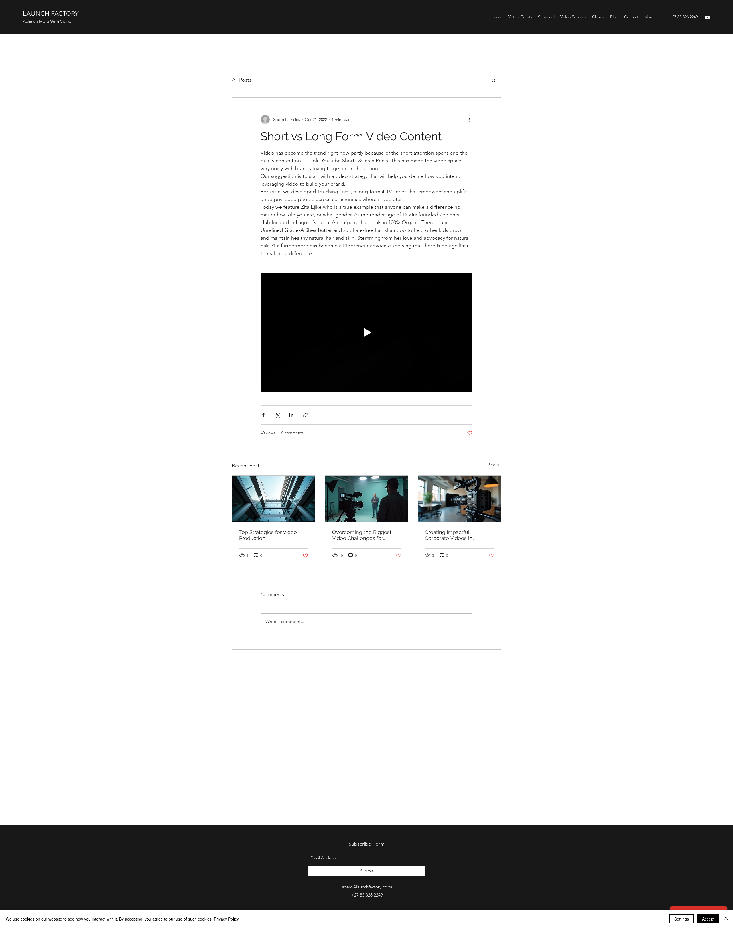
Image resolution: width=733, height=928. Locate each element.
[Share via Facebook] (263, 415)
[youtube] (707, 17)
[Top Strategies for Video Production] (273, 499)
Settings (681, 919)
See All (494, 464)
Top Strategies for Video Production (268, 535)
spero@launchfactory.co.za (367, 887)
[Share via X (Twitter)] (277, 415)
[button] (493, 80)
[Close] (726, 918)
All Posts (241, 80)
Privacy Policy (226, 919)
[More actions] (469, 119)
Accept (708, 919)
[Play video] (366, 332)
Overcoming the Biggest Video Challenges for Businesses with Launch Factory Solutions (361, 535)
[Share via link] (305, 415)
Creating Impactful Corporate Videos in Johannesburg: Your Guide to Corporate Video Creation (458, 535)
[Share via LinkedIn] (291, 415)
